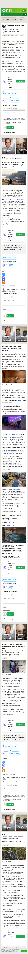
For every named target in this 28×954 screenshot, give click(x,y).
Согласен (23, 951)
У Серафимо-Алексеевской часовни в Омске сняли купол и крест (14, 738)
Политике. (8, 952)
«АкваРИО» (11, 389)
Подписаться (20, 81)
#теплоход (5, 169)
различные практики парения (10, 434)
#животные (5, 845)
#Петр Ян (21, 35)
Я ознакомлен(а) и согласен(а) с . (12, 123)
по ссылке (5, 513)
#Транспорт (12, 169)
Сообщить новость (11, 93)
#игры (16, 35)
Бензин (22, 19)
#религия (5, 658)
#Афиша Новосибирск (8, 35)
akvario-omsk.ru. (9, 525)
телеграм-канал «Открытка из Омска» (13, 200)
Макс (7, 100)
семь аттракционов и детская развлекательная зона (13, 452)
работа (18, 52)
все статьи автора (10, 291)
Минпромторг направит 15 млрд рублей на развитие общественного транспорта (14, 249)
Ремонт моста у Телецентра (9, 19)
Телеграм (16, 100)
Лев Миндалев (10, 289)
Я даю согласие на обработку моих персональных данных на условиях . (14, 119)
